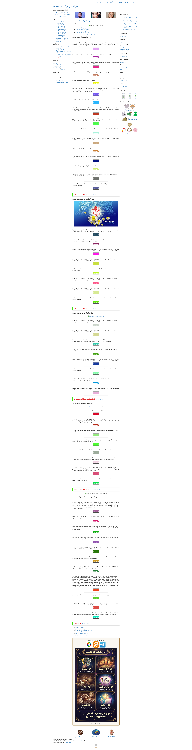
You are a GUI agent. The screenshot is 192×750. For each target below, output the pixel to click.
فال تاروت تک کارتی (60, 26)
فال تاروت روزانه (60, 21)
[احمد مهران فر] (80, 15)
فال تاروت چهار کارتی (61, 29)
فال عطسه (58, 75)
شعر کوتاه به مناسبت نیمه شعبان (82, 29)
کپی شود (96, 49)
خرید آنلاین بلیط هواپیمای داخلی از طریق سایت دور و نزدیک (63, 55)
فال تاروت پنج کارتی (60, 30)
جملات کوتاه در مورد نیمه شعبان (82, 31)
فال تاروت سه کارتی (60, 27)
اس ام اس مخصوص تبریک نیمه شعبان (83, 630)
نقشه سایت (68, 742)
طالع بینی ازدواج (123, 62)
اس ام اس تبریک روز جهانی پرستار (83, 634)
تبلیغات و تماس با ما (94, 2)
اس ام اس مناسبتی (104, 2)
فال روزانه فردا (59, 80)
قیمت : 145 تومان (62, 14)
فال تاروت (126, 2)
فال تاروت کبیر (59, 23)
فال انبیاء (122, 42)
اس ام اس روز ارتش (80, 627)
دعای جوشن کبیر (124, 67)
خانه (137, 2)
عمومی (74, 737)
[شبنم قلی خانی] (111, 15)
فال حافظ (132, 2)
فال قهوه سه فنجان (124, 49)
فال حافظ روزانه (57, 64)
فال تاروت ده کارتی (60, 35)
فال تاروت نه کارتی (60, 33)
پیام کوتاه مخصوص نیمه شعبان (82, 32)
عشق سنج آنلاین (124, 80)
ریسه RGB (125, 86)
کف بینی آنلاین (123, 56)
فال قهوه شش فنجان (125, 50)
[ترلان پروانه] (96, 15)
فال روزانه (120, 2)
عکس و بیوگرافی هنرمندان (62, 82)
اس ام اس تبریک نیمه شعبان (65, 6)
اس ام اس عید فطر (127, 20)
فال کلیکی (122, 75)
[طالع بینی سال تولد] (129, 118)
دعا (121, 69)
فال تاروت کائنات (60, 24)
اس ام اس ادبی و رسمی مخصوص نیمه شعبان (85, 34)
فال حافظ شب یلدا (57, 66)
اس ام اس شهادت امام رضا (81, 633)
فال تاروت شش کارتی (61, 32)
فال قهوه (122, 47)
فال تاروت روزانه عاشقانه (62, 38)
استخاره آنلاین (113, 2)
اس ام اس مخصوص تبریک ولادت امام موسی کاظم (130, 17)
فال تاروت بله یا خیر (60, 39)
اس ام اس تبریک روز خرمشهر (82, 628)
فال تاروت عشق (59, 36)
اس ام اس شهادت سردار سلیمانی (130, 21)
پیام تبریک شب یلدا (57, 67)
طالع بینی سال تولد (124, 133)
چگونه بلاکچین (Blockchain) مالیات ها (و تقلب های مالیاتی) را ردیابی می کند (63, 51)
